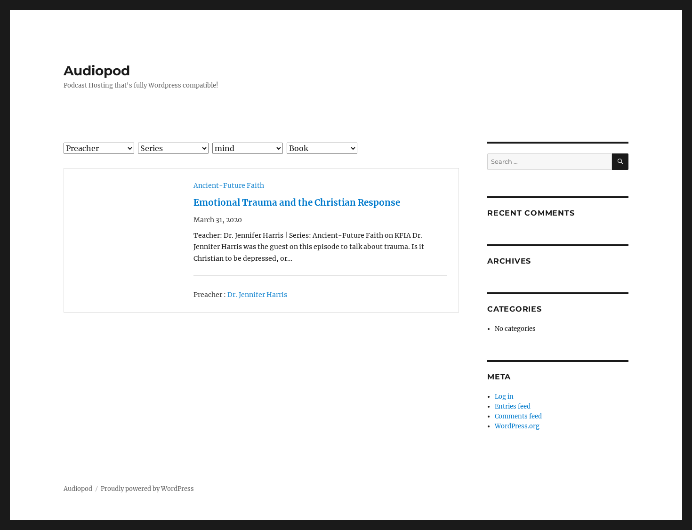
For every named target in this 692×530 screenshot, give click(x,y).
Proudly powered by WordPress (147, 489)
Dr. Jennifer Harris (257, 294)
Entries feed (513, 406)
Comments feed (518, 416)
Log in (504, 397)
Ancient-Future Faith (228, 185)
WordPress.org (517, 426)
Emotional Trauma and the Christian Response (296, 202)
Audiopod (97, 71)
